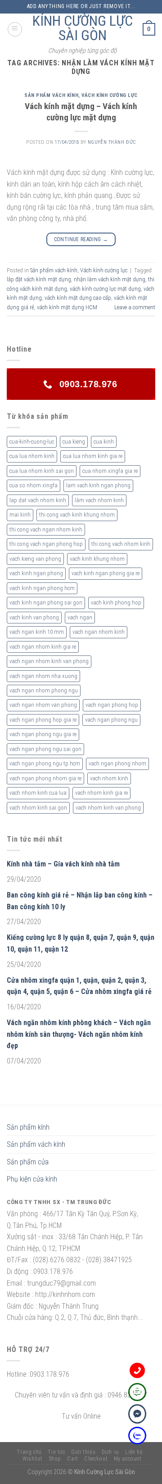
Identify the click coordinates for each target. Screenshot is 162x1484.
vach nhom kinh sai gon (38, 807)
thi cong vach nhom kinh (120, 543)
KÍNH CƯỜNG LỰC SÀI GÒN (82, 28)
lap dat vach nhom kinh (37, 500)
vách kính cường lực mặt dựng (105, 288)
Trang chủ (29, 1452)
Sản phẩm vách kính (51, 95)
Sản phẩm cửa (28, 1162)
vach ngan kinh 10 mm (36, 631)
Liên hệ (134, 1452)
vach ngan (80, 617)
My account (128, 1459)
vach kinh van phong (34, 617)
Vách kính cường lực (109, 95)
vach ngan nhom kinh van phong (49, 661)
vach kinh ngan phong (36, 573)
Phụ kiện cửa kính (32, 1179)
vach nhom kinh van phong (108, 807)
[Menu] (15, 29)
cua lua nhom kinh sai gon (41, 470)
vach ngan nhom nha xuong (43, 676)
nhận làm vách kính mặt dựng (109, 279)
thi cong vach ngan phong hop (46, 543)
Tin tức (56, 1452)
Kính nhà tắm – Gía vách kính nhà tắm (63, 864)
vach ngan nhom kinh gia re (42, 646)
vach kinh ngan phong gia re (106, 573)
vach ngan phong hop (112, 704)
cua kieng (74, 441)
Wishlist (32, 1459)
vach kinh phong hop (116, 602)
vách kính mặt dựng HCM (67, 307)
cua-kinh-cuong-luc (31, 441)
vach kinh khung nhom (97, 558)
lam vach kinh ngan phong (98, 485)
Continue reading (81, 239)
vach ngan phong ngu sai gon (45, 749)
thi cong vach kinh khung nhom (77, 514)
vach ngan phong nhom (117, 763)
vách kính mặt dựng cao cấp (78, 297)
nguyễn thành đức (112, 142)
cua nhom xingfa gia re (110, 470)
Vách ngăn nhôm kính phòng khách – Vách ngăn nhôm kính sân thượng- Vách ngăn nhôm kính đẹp (79, 1034)
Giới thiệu (83, 1452)
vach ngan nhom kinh (98, 631)
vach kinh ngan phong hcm (42, 588)
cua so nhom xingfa (33, 485)
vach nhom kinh (109, 778)
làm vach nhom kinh (99, 500)
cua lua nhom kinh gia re (92, 456)
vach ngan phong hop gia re (42, 719)
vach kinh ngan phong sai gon (45, 602)
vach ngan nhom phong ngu (43, 690)
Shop (55, 1459)
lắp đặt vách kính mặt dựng (39, 279)
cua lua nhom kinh (31, 456)
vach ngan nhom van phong (43, 704)
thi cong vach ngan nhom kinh (45, 529)
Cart (72, 1459)
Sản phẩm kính (28, 1127)
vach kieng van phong (35, 558)
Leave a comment (134, 307)
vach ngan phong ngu (111, 719)
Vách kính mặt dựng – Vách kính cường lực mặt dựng (81, 112)
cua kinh (104, 441)
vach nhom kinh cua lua (38, 792)
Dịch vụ (110, 1452)
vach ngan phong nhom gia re (45, 778)
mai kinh (20, 514)
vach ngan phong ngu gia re (42, 734)
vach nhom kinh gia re (101, 792)
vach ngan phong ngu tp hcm (44, 763)
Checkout (96, 1459)
